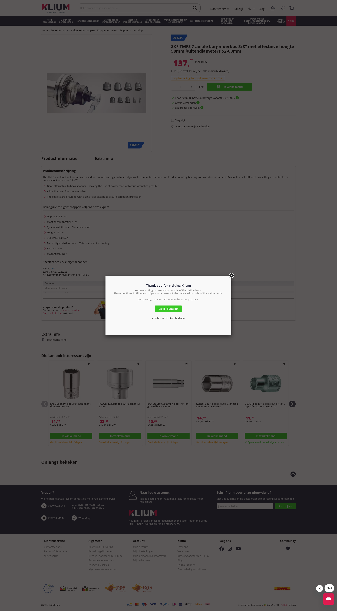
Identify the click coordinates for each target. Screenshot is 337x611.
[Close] (231, 275)
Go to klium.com (168, 308)
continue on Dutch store (168, 318)
